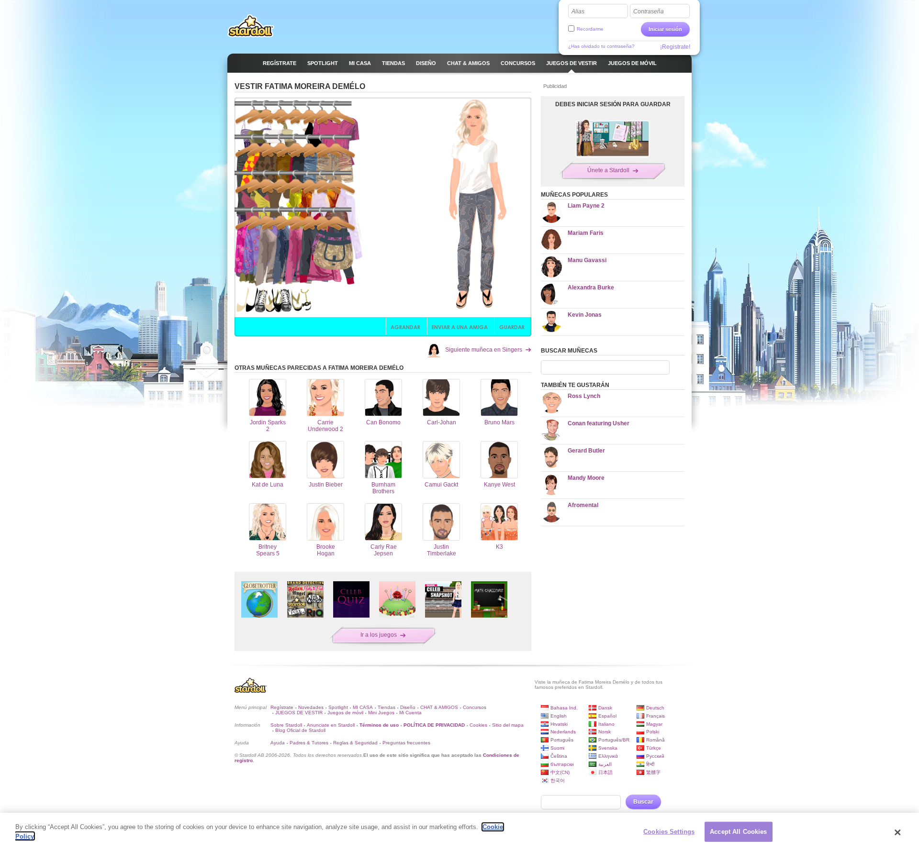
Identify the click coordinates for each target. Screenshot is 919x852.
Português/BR (613, 739)
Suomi (557, 748)
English (558, 716)
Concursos (474, 707)
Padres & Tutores (309, 742)
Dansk (605, 707)
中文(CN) (560, 772)
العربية (605, 764)
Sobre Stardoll (286, 725)
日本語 (605, 772)
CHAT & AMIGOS (439, 707)
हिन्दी (650, 764)
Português (561, 739)
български (562, 764)
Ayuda (277, 742)
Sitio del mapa (508, 725)
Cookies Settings (669, 831)
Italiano (606, 724)
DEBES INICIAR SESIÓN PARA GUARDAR (613, 104)
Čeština (558, 756)
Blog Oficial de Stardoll (300, 730)
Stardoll (250, 25)
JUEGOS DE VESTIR (299, 712)
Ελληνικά (608, 756)
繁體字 (653, 772)
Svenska (607, 748)
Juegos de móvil (345, 712)
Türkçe (653, 748)
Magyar (654, 724)
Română (655, 739)
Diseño (407, 707)
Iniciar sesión (665, 29)
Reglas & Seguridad (355, 742)
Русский (655, 756)
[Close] (897, 832)
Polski (652, 731)
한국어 (557, 780)
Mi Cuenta (410, 712)
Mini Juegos (381, 712)
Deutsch (655, 707)
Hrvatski (559, 724)
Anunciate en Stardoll (331, 725)
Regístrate (281, 707)
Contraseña (648, 11)
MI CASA (363, 707)
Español (607, 716)
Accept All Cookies (738, 831)
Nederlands (563, 731)
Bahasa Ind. (564, 707)
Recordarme (590, 29)
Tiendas (386, 707)
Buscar (643, 801)
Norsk (604, 731)
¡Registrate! (675, 47)
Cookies (478, 725)
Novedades (311, 707)
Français (655, 716)
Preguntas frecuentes (406, 742)
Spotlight (338, 707)
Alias (578, 11)
